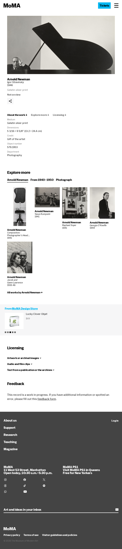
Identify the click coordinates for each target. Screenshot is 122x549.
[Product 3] (10, 332)
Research (10, 434)
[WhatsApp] (12, 491)
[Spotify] (50, 485)
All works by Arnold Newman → (25, 292)
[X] (50, 479)
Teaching (10, 442)
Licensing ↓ (59, 115)
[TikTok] (31, 485)
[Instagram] (12, 479)
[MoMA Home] (12, 5)
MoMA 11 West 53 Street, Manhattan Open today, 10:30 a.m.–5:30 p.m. (28, 470)
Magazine (10, 449)
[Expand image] (61, 45)
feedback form (46, 399)
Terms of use (31, 535)
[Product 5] (15, 332)
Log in (114, 420)
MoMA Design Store (25, 308)
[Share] (10, 101)
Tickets (104, 5)
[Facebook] (31, 479)
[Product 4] (12, 332)
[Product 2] (8, 332)
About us (10, 420)
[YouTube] (31, 491)
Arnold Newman (18, 79)
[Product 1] (5, 332)
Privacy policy (12, 535)
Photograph (64, 179)
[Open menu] (116, 5)
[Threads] (12, 485)
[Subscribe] (116, 509)
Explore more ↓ (40, 115)
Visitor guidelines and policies (59, 535)
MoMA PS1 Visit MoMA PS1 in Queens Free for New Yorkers (81, 470)
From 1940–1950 (42, 179)
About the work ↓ (17, 115)
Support (9, 427)
